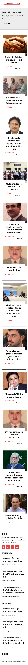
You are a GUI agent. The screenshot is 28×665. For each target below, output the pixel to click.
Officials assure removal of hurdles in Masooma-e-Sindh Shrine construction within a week (14, 310)
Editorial (9, 66)
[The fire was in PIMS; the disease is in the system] (14, 382)
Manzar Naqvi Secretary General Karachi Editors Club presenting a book (14, 100)
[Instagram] (8, 547)
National (9, 107)
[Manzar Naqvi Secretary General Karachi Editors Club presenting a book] (14, 85)
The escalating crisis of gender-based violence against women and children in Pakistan (14, 355)
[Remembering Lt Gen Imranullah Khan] (14, 255)
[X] (12, 547)
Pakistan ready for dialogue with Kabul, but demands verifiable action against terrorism (14, 476)
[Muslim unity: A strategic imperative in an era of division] (14, 45)
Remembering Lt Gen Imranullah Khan (14, 268)
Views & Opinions (9, 153)
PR (9, 522)
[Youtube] (17, 547)
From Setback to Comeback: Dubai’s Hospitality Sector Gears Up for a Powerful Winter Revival (14, 143)
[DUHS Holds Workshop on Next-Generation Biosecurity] (14, 171)
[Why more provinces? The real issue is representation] (14, 419)
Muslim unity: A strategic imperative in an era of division (14, 60)
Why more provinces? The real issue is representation (14, 434)
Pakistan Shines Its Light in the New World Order (14, 516)
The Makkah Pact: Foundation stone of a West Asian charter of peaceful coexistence (14, 228)
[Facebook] (3, 547)
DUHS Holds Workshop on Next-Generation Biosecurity (14, 186)
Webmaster (17, 68)
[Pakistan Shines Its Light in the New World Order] (14, 503)
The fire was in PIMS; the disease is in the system (14, 395)
